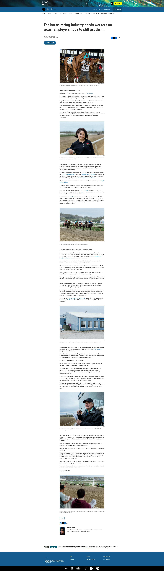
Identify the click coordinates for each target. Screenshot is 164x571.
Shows (55, 13)
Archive (88, 556)
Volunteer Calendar (101, 13)
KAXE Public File (106, 556)
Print (118, 37)
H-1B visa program (97, 349)
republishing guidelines (88, 547)
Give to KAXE (63, 13)
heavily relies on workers (88, 174)
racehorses (90, 93)
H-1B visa (85, 190)
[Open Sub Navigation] (46, 13)
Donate (118, 3)
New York (72, 196)
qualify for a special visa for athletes (85, 178)
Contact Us (72, 559)
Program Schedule (90, 13)
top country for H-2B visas (66, 300)
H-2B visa (80, 192)
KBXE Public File (106, 559)
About (70, 13)
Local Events (78, 13)
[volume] (48, 9)
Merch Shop (111, 13)
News (43, 13)
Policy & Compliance (91, 559)
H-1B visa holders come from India (76, 298)
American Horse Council (69, 174)
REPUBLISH (53, 547)
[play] (44, 9)
